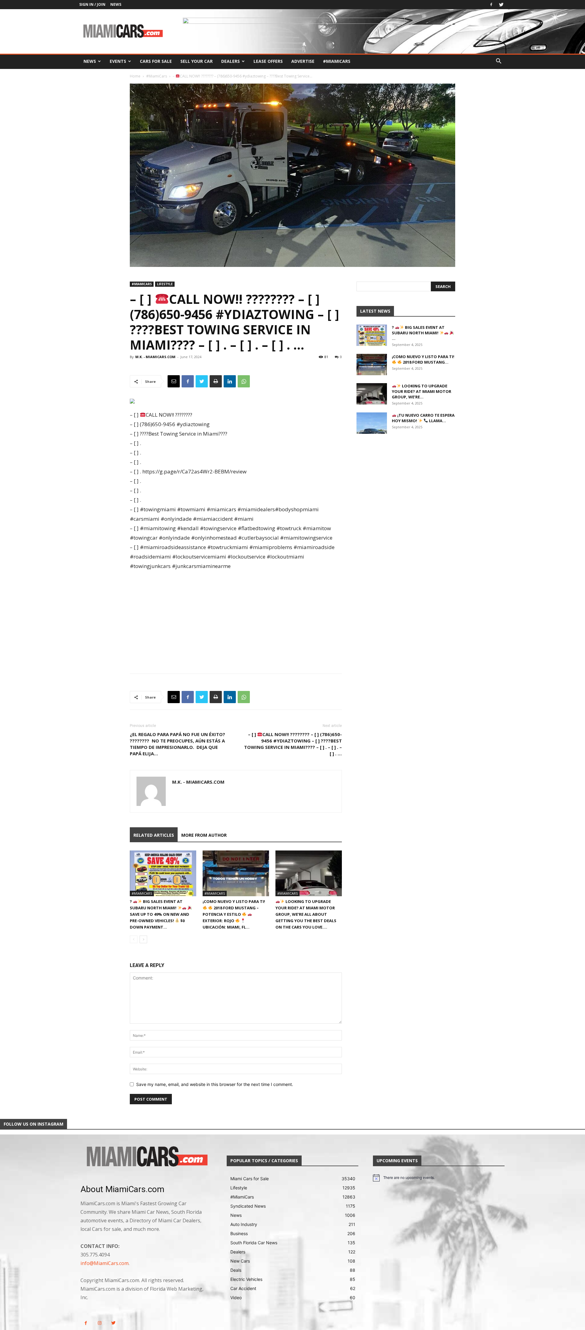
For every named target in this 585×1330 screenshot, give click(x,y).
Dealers (230, 61)
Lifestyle (165, 284)
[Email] (174, 381)
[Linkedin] (230, 381)
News (115, 4)
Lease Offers (268, 61)
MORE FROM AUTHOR (204, 835)
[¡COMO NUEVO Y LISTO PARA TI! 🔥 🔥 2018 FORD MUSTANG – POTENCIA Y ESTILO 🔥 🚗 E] (236, 873)
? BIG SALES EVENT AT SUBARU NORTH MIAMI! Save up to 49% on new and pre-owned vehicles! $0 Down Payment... (159, 914)
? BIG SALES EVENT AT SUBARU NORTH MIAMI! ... (418, 333)
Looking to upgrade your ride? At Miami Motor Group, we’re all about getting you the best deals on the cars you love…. (305, 914)
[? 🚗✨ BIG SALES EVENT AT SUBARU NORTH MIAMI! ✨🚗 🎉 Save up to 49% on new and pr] (163, 873)
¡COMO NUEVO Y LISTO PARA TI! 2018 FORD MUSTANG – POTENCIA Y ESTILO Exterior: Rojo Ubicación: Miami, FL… (234, 914)
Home (135, 76)
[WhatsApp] (244, 381)
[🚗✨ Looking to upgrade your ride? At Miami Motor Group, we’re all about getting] (308, 873)
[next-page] (143, 939)
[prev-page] (133, 939)
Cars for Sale (156, 61)
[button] (498, 62)
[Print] (216, 381)
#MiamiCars (336, 61)
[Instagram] (99, 1323)
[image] (146, 1157)
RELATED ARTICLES (153, 835)
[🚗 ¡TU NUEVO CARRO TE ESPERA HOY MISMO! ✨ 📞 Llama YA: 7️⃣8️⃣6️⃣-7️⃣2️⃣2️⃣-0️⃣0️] (371, 423)
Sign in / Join (92, 4)
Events (118, 61)
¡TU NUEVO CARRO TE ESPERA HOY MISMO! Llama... (423, 417)
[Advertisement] (235, 616)
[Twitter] (501, 4)
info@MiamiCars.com (104, 1263)
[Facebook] (491, 4)
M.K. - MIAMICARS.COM (155, 356)
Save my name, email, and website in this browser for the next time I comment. (214, 1084)
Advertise (302, 61)
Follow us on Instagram (33, 1124)
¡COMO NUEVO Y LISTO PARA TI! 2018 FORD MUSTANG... (423, 359)
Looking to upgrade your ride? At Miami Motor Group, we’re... (421, 391)
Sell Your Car (196, 61)
